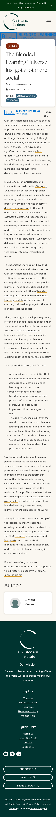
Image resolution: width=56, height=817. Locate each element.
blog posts (10, 540)
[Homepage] (16, 21)
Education (12, 100)
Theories (28, 698)
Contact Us (28, 746)
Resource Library (28, 711)
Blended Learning (26, 96)
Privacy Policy (33, 804)
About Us (28, 733)
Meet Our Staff (28, 738)
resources (20, 536)
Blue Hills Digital (38, 808)
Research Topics (28, 702)
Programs (28, 706)
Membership (28, 715)
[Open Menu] (49, 22)
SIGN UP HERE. (13, 575)
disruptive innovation (16, 208)
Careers (28, 742)
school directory (41, 356)
